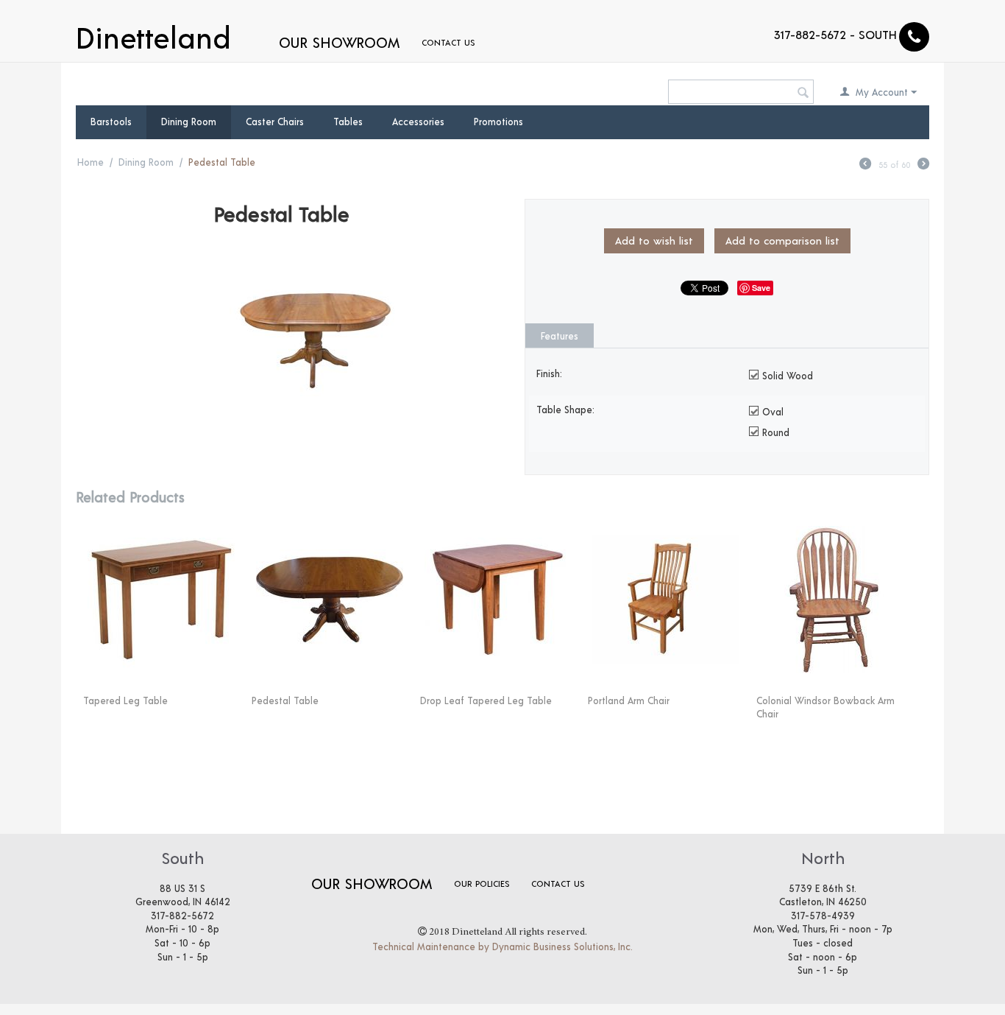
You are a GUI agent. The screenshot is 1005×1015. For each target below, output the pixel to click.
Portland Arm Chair (629, 700)
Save (761, 287)
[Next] (923, 165)
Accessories (418, 121)
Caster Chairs (275, 121)
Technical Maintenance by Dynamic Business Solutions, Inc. (502, 946)
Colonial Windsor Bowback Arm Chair (825, 707)
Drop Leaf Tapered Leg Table (486, 700)
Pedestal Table (285, 700)
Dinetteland (153, 35)
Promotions (498, 121)
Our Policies (481, 883)
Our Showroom (339, 42)
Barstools (111, 121)
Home (90, 162)
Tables (348, 121)
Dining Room (188, 121)
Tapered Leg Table (125, 700)
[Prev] (865, 165)
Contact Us (448, 42)
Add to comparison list (782, 240)
